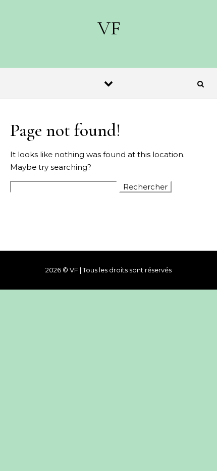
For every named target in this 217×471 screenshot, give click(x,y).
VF (109, 28)
